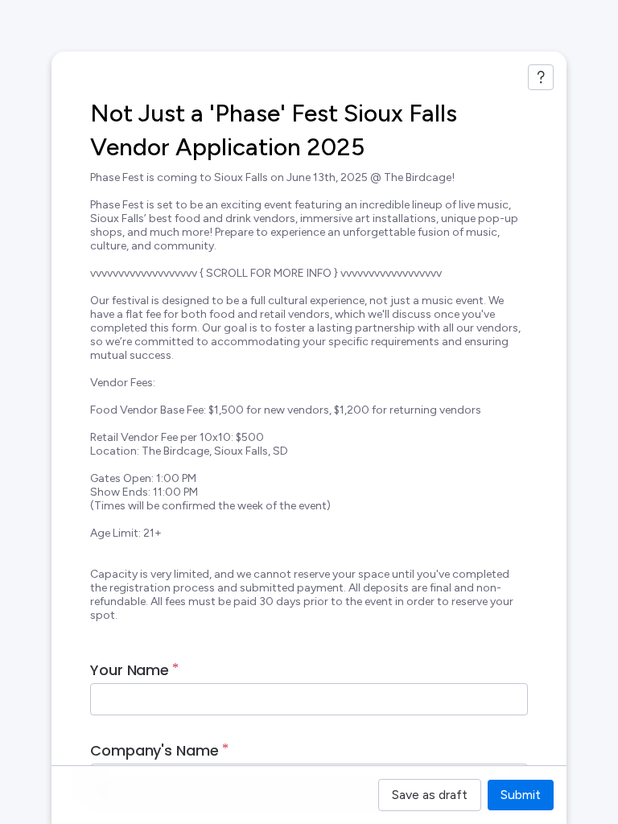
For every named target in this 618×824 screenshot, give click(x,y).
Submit (521, 794)
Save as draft (430, 794)
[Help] (541, 77)
